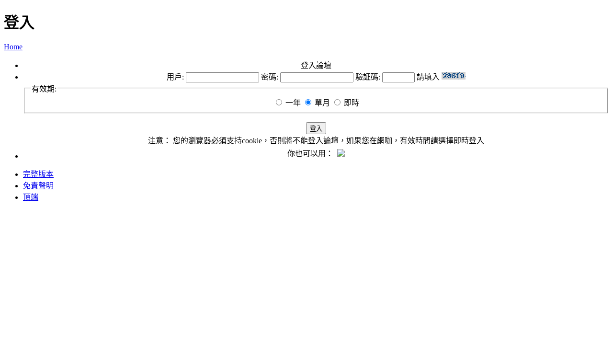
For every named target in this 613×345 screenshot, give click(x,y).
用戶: (175, 77)
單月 (322, 103)
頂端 (30, 197)
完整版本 (38, 174)
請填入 (429, 77)
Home (13, 47)
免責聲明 (38, 186)
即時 (351, 103)
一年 (293, 103)
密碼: (269, 77)
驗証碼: (367, 77)
